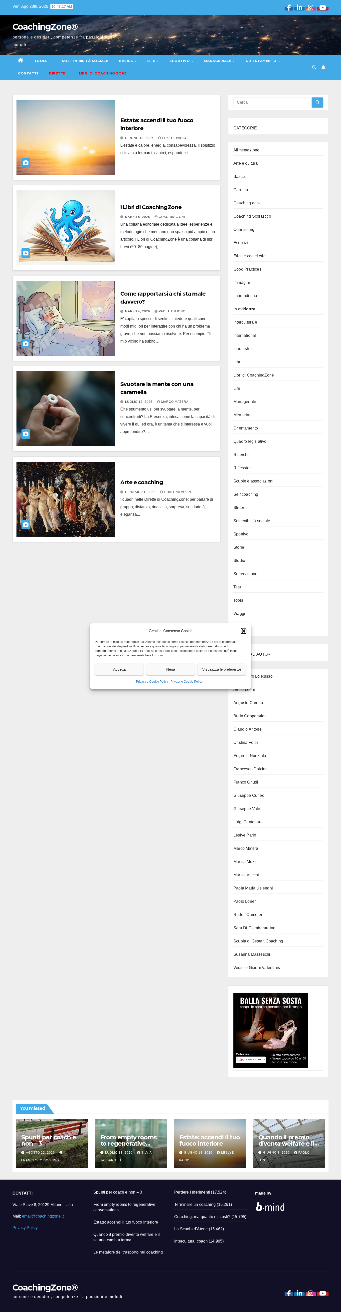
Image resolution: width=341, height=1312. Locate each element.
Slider (238, 507)
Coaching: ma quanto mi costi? (202, 1217)
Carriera (240, 190)
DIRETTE (57, 73)
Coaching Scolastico (252, 216)
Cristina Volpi (177, 492)
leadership (243, 349)
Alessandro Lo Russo (253, 676)
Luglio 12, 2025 (139, 402)
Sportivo (180, 61)
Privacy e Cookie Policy (152, 681)
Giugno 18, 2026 (140, 138)
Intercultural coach (191, 1241)
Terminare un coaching (195, 1204)
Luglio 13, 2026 (119, 1152)
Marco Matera (174, 402)
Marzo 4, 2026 (138, 311)
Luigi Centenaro (248, 822)
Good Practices (247, 269)
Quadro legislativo (250, 441)
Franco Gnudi (245, 782)
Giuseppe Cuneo (248, 795)
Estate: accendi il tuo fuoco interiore (209, 1140)
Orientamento (262, 61)
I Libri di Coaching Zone (102, 73)
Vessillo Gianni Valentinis (256, 967)
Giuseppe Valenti (249, 809)
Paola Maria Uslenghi (253, 888)
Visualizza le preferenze (221, 669)
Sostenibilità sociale (85, 61)
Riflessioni (243, 468)
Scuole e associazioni (253, 481)
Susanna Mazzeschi (251, 954)
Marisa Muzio (245, 862)
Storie (238, 547)
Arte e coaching (141, 482)
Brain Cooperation (250, 716)
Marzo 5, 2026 (138, 217)
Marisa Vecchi (246, 875)
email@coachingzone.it (43, 1216)
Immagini (241, 282)
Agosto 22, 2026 (41, 1152)
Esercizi (240, 243)
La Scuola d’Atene (191, 1229)
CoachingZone (172, 217)
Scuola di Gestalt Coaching (258, 941)
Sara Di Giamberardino (254, 928)
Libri (237, 362)
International (244, 335)
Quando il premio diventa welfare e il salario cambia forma (289, 1143)
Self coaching (245, 494)
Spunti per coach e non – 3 (48, 1140)
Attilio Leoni (244, 689)
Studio (239, 560)
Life (152, 61)
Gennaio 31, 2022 (141, 492)
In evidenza (244, 309)
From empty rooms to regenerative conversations (128, 1143)
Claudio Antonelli (249, 729)
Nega (170, 669)
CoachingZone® (44, 26)
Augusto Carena (248, 703)
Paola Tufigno (172, 311)
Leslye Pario (174, 138)
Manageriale (218, 61)
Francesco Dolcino (250, 769)
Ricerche (241, 454)
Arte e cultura (245, 163)
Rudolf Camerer (247, 914)
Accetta (119, 669)
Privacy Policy (25, 1228)
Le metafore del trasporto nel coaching (128, 1252)
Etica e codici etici (249, 256)
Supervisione (245, 574)
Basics (126, 61)
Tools (41, 61)
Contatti (28, 73)
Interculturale (245, 322)
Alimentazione (246, 150)
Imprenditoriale (247, 296)
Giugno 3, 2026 (277, 1152)
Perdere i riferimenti (192, 1192)
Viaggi (239, 613)
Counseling (243, 229)
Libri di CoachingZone (253, 375)
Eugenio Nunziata (249, 756)
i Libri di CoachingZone (150, 207)
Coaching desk (247, 203)
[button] (243, 630)
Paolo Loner (244, 901)
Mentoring (242, 415)
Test (237, 587)
